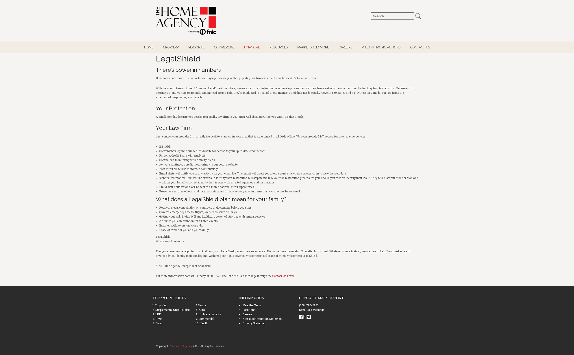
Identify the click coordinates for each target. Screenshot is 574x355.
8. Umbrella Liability (208, 314)
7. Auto (200, 309)
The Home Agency (180, 346)
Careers (345, 47)
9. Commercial (205, 318)
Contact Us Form (283, 276)
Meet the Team (252, 305)
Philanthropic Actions (381, 47)
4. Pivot (157, 318)
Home (148, 47)
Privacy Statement (254, 323)
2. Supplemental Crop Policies (171, 309)
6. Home (201, 305)
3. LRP (156, 314)
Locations (249, 309)
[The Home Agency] (186, 21)
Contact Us (420, 47)
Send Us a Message (311, 309)
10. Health (202, 323)
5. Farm (157, 323)
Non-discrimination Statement (263, 318)
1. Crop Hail (159, 305)
